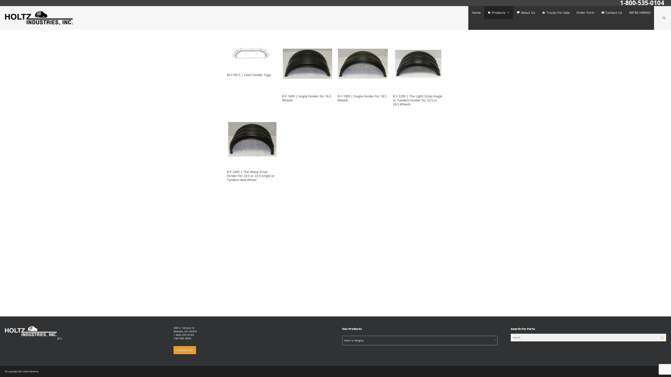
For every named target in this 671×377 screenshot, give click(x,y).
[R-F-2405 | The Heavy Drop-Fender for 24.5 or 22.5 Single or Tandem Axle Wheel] (252, 139)
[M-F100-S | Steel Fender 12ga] (252, 53)
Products (499, 12)
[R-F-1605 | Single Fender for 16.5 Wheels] (307, 64)
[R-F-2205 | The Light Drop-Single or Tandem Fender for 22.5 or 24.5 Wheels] (418, 64)
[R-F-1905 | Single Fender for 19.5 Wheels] (362, 64)
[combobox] (419, 340)
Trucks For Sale (557, 12)
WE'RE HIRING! (640, 12)
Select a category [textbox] (354, 340)
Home (476, 12)
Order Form (585, 12)
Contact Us (613, 12)
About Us (528, 12)
